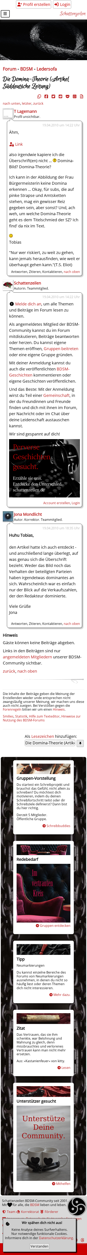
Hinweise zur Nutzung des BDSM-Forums (42, 718)
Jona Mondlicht (28, 514)
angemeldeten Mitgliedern (27, 657)
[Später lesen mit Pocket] (67, 96)
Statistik (21, 716)
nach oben (72, 271)
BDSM (26, 69)
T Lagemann (25, 111)
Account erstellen (56, 503)
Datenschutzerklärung (56, 1238)
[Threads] (82, 1240)
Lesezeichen (42, 736)
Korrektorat (29, 1211)
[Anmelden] (44, 496)
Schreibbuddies (58, 826)
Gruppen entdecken (55, 925)
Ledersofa (47, 69)
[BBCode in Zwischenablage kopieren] (81, 96)
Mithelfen (63, 1183)
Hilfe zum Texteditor (44, 716)
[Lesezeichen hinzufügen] (80, 743)
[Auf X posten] (53, 96)
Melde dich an (28, 304)
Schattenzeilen (73, 14)
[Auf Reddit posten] (60, 96)
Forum (9, 69)
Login (64, 4)
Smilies (8, 716)
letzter (27, 103)
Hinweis (59, 709)
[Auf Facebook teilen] (46, 96)
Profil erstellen (36, 4)
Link (18, 144)
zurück (38, 103)
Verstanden (39, 1246)
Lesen (66, 1067)
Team (10, 1211)
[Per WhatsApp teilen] (74, 96)
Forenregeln (12, 709)
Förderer (51, 1211)
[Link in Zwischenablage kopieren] (39, 96)
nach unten (11, 103)
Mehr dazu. (61, 994)
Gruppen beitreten (61, 348)
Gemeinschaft (56, 395)
